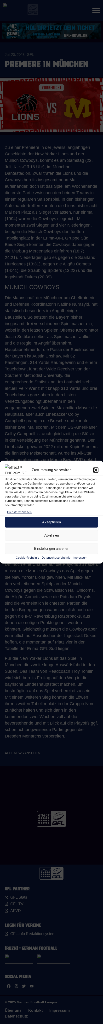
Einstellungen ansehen (51, 548)
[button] (95, 470)
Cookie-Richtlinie (27, 557)
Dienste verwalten (19, 512)
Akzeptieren (51, 522)
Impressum (80, 557)
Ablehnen (51, 535)
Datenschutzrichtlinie (56, 557)
